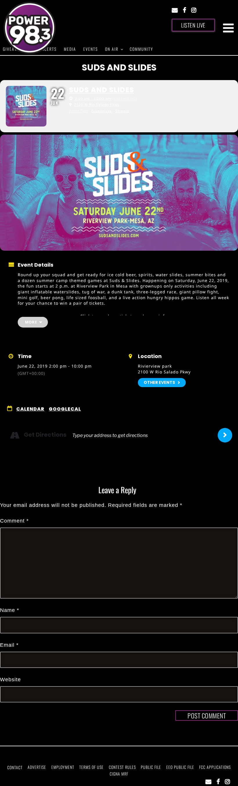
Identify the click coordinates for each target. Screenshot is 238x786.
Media (70, 49)
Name (9, 610)
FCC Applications (215, 767)
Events (90, 49)
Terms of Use (91, 767)
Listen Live (193, 25)
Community (141, 49)
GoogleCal (65, 409)
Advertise (37, 767)
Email (9, 645)
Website (10, 679)
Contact (15, 767)
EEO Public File (180, 767)
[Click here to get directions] (225, 435)
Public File (151, 767)
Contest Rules (122, 767)
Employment (62, 767)
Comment (14, 521)
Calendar (30, 409)
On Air (111, 49)
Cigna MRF (119, 774)
